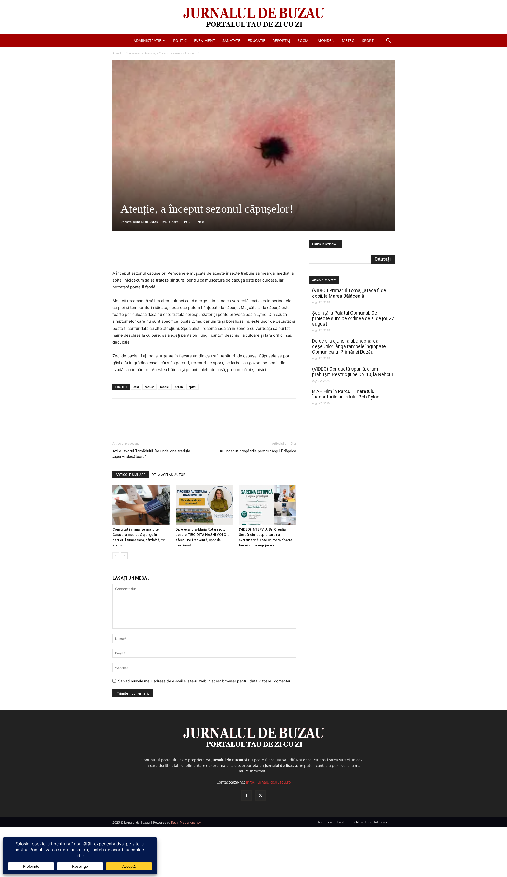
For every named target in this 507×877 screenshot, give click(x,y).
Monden (326, 40)
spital (192, 387)
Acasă (116, 53)
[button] (388, 41)
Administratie (147, 40)
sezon (179, 387)
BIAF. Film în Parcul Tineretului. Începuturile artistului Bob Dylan (345, 394)
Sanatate (231, 40)
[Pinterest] (176, 255)
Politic (180, 40)
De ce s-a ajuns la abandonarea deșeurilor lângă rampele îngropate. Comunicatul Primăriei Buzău (349, 346)
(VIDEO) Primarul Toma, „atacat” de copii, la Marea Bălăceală (349, 293)
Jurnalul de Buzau (145, 222)
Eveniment (204, 40)
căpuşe (149, 387)
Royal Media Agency (186, 822)
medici (164, 387)
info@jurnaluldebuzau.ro (268, 782)
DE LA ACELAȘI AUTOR (168, 475)
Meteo (348, 40)
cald (136, 387)
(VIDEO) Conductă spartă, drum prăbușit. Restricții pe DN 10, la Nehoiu (352, 371)
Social (304, 40)
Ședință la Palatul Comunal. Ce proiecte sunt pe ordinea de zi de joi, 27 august (353, 318)
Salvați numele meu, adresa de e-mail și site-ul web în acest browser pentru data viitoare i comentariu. (206, 681)
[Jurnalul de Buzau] (253, 17)
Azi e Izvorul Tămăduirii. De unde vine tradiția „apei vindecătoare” (151, 454)
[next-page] (124, 555)
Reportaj (281, 40)
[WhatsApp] (188, 255)
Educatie (256, 40)
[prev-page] (115, 555)
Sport (368, 40)
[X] (164, 255)
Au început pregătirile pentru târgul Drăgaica (258, 451)
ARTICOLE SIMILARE (130, 475)
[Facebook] (152, 255)
